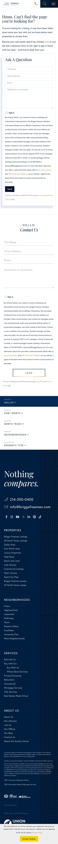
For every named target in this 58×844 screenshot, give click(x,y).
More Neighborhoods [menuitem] (14, 638)
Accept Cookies (29, 838)
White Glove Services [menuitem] (17, 671)
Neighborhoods (15, 434)
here (46, 41)
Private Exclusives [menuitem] (12, 675)
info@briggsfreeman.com (30, 506)
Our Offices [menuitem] (9, 729)
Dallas (9, 402)
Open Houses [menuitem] (10, 572)
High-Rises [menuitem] (9, 556)
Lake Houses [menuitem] (10, 564)
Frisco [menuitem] (7, 606)
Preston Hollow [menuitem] (11, 626)
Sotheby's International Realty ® (13, 761)
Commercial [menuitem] (9, 683)
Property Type (14, 445)
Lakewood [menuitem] (9, 614)
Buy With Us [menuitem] (13, 667)
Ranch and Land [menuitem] (12, 560)
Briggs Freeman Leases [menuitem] (15, 581)
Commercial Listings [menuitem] (14, 568)
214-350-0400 (36, 3)
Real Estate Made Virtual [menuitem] (16, 695)
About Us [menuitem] (8, 716)
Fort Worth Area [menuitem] (12, 548)
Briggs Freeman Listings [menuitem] (15, 536)
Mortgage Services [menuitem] (13, 687)
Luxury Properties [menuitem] (12, 552)
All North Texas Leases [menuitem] (15, 585)
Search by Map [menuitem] (11, 577)
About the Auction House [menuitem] (16, 741)
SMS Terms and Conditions (18, 174)
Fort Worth (12, 413)
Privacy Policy (42, 195)
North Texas (13, 423)
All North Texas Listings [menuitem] (15, 540)
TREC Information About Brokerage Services (20, 785)
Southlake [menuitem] (9, 630)
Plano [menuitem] (6, 622)
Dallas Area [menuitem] (9, 544)
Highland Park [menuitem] (11, 610)
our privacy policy (44, 170)
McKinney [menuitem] (9, 618)
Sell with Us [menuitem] (10, 659)
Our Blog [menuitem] (8, 733)
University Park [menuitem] (11, 634)
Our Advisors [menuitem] (10, 721)
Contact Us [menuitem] (9, 737)
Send (9, 188)
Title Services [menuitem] (10, 691)
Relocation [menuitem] (9, 679)
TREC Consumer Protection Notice (16, 780)
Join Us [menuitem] (7, 725)
